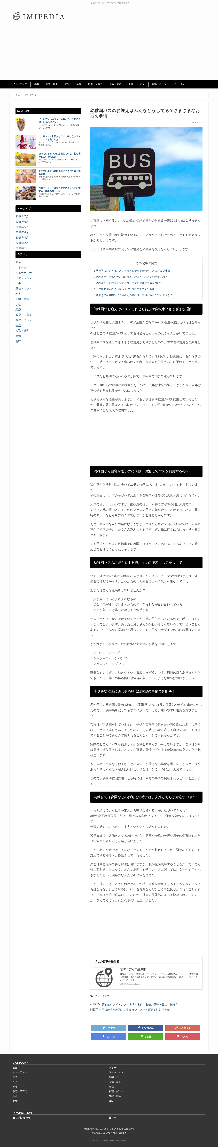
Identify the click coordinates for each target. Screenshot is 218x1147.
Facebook (148, 1028)
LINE (148, 1036)
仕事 (36, 84)
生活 (78, 84)
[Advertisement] (109, 55)
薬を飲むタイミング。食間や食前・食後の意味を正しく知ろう (140, 1004)
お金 (18, 262)
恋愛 (67, 84)
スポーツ (20, 267)
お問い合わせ (23, 1117)
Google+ (185, 1028)
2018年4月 (22, 232)
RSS (114, 1117)
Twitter (111, 1028)
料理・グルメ (23, 320)
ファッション (23, 277)
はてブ (111, 1036)
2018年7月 (22, 216)
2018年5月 (22, 227)
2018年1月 (22, 248)
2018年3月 (22, 237)
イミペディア (20, 84)
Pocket (185, 1036)
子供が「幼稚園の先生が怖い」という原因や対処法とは (136, 1009)
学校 (130, 84)
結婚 (18, 336)
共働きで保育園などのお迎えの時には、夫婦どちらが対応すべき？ (133, 295)
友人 (142, 84)
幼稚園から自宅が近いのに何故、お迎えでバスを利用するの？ (130, 276)
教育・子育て (95, 84)
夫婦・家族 (115, 84)
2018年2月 (22, 242)
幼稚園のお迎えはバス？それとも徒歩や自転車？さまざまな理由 (132, 270)
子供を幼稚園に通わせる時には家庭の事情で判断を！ (125, 289)
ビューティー (180, 84)
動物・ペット (159, 84)
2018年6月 (22, 221)
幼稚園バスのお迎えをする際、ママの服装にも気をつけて (128, 282)
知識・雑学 (52, 84)
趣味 (18, 341)
